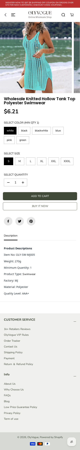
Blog (7, 401)
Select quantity (16, 175)
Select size (12, 153)
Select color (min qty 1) (21, 122)
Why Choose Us (14, 389)
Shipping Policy (13, 352)
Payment (9, 358)
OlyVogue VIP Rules (16, 335)
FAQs (7, 395)
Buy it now (40, 206)
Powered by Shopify (51, 437)
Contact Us (10, 346)
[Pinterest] (31, 221)
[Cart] (72, 15)
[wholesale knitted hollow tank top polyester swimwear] (36, 57)
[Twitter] (19, 221)
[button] (9, 15)
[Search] (63, 15)
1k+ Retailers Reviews (17, 329)
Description (10, 235)
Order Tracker (12, 341)
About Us (10, 384)
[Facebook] (8, 221)
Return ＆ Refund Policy (18, 364)
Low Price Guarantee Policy (20, 407)
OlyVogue (33, 437)
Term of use (11, 419)
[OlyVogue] (40, 15)
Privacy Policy (12, 413)
